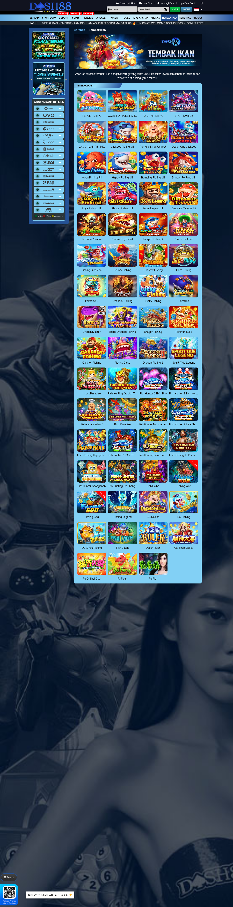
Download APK (127, 3)
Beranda (35, 18)
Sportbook (49, 18)
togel (126, 18)
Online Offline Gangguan (50, 216)
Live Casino (140, 18)
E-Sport (63, 18)
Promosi (198, 18)
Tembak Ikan (169, 18)
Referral (185, 18)
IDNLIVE (88, 18)
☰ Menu (9, 877)
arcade (101, 18)
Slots (76, 18)
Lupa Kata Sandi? (188, 3)
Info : (33, 23)
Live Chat (147, 3)
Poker (114, 18)
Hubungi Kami (167, 3)
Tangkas (154, 18)
